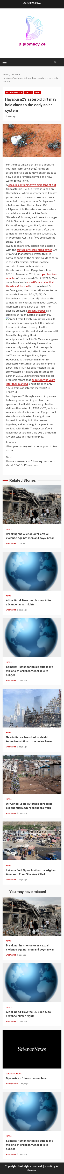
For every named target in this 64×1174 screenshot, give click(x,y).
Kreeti (48, 1166)
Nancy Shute (12, 1084)
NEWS (37, 92)
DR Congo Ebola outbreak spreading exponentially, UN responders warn (32, 774)
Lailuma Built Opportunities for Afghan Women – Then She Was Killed (32, 840)
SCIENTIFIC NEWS (14, 1074)
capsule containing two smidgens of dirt (32, 185)
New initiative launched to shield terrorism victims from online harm (32, 708)
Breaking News (14, 92)
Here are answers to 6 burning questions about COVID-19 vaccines (30, 461)
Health (28, 92)
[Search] (55, 62)
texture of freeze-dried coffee (34, 250)
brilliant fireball (36, 310)
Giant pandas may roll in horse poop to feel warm (32, 446)
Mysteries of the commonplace (32, 1049)
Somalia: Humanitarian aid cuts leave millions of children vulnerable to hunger (32, 637)
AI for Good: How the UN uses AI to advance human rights (32, 571)
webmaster (11, 543)
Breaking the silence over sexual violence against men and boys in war (32, 504)
